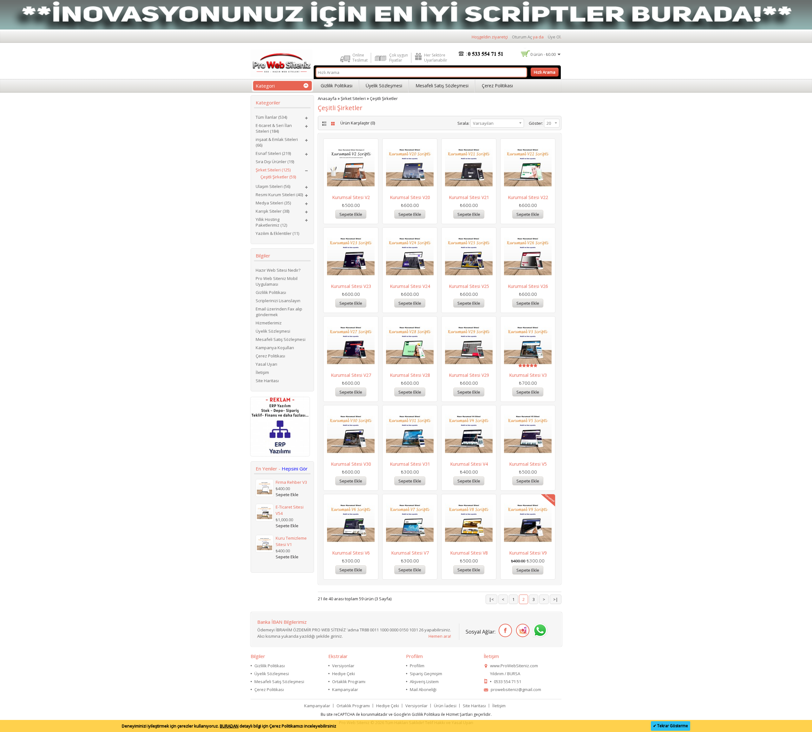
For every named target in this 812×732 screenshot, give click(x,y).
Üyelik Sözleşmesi (384, 86)
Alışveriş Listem (424, 681)
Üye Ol (554, 37)
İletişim (262, 372)
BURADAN (229, 726)
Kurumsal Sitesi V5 (528, 464)
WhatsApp (539, 630)
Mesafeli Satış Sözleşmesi (442, 86)
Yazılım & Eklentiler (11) (277, 233)
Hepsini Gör (295, 468)
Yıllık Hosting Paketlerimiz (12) (271, 222)
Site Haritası (267, 380)
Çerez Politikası (497, 86)
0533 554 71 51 (507, 681)
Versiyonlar (343, 666)
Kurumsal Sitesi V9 (528, 553)
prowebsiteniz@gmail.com (516, 689)
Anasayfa (327, 98)
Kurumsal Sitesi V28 (410, 375)
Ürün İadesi (445, 706)
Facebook (504, 630)
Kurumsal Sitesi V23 (351, 286)
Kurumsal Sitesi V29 (469, 375)
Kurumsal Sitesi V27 (351, 375)
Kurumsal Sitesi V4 (469, 464)
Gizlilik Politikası (336, 86)
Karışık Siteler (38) (272, 211)
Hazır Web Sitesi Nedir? (278, 270)
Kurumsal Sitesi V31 (410, 464)
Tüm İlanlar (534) (271, 117)
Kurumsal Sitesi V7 (410, 553)
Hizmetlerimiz (269, 323)
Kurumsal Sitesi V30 (351, 464)
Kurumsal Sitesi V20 (410, 197)
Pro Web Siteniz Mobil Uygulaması (277, 281)
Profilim (417, 666)
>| (555, 599)
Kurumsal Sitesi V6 (351, 553)
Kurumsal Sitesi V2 (351, 197)
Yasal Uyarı (266, 364)
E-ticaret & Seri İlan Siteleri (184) (274, 128)
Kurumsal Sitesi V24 (410, 286)
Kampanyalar (345, 689)
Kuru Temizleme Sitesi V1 (291, 541)
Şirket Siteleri (353, 98)
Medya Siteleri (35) (273, 203)
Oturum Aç (522, 37)
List (324, 123)
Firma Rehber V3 (291, 482)
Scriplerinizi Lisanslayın (278, 300)
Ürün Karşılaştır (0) (357, 123)
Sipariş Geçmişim (426, 673)
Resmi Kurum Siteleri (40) (279, 194)
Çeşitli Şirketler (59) (278, 177)
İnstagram (521, 630)
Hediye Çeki (343, 673)
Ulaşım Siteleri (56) (273, 186)
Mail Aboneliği (423, 689)
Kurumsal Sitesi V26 (528, 286)
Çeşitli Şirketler (384, 98)
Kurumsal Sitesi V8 (469, 553)
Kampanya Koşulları (275, 347)
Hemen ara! (440, 636)
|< (491, 599)
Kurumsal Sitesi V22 (528, 197)
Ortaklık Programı (348, 681)
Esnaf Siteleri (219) (273, 153)
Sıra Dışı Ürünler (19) (275, 161)
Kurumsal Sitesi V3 (528, 375)
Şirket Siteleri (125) (273, 170)
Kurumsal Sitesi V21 (469, 197)
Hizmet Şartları (459, 714)
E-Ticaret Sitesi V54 (290, 510)
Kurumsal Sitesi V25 (469, 286)
